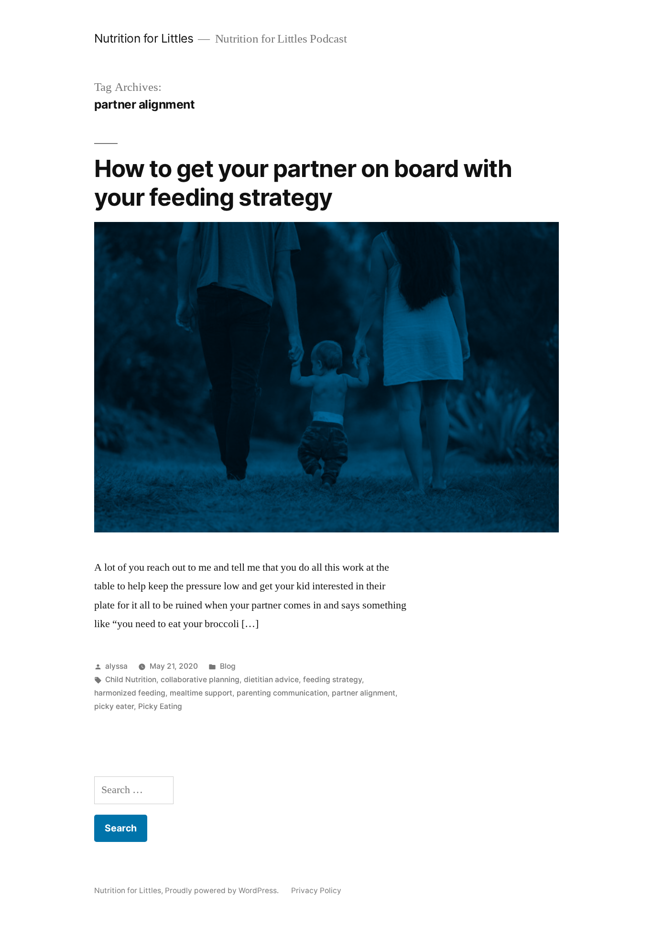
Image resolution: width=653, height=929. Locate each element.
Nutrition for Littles (144, 38)
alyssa (116, 666)
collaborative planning (200, 679)
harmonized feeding (129, 692)
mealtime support (201, 692)
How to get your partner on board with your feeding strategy (303, 182)
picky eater (114, 706)
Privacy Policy (316, 890)
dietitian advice (271, 679)
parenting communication (282, 692)
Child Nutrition (130, 679)
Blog (228, 666)
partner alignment (363, 692)
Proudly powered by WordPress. (223, 890)
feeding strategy (332, 679)
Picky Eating (160, 706)
